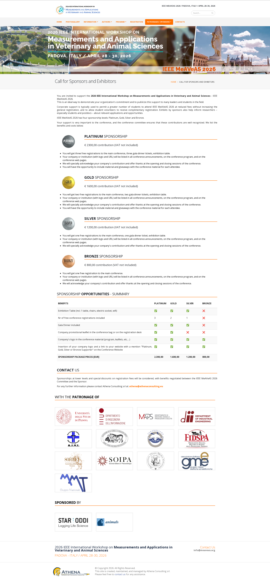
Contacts (180, 22)
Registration (136, 22)
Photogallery (73, 22)
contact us (120, 574)
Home (59, 22)
